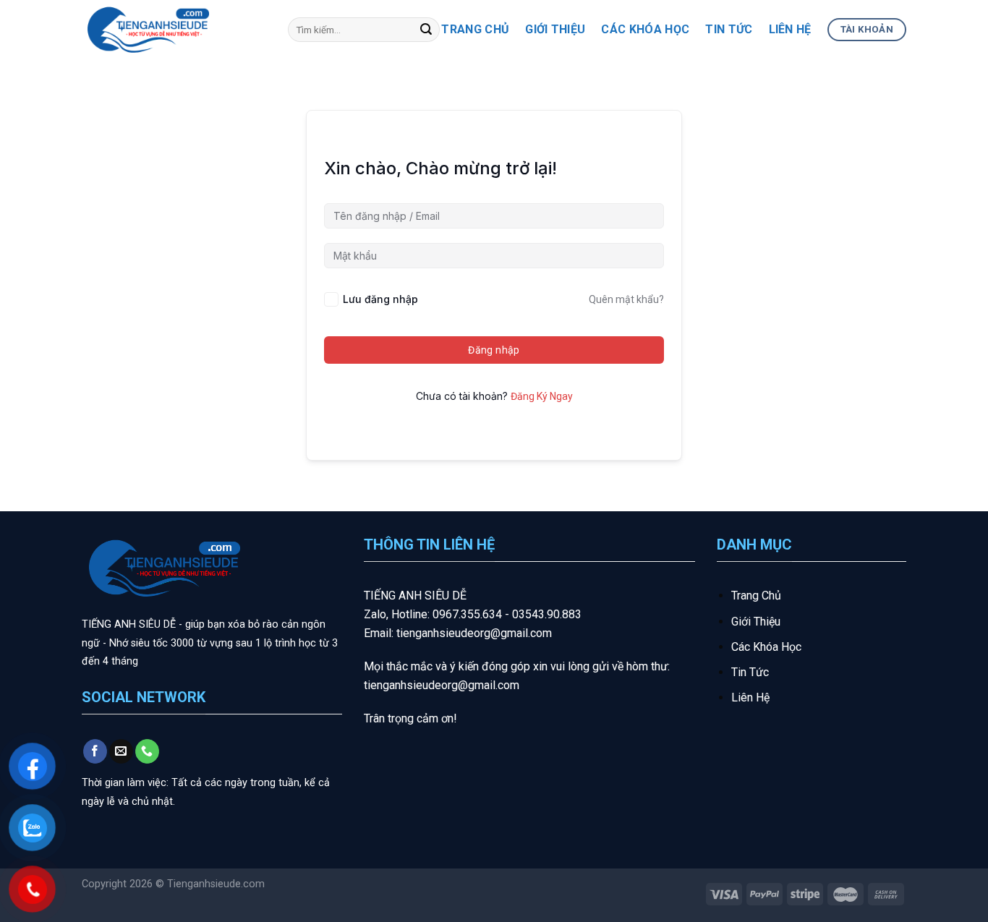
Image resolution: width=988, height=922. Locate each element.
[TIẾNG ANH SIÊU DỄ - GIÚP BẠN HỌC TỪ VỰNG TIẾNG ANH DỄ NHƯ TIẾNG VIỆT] (174, 29)
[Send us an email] (121, 751)
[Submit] (426, 29)
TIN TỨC (728, 29)
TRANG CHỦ (475, 29)
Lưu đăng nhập (380, 299)
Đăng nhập (494, 350)
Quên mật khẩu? (626, 299)
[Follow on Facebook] (95, 751)
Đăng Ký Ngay (542, 396)
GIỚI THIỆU (555, 29)
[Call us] (147, 751)
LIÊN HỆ (790, 29)
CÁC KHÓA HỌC (645, 29)
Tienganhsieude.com (216, 884)
